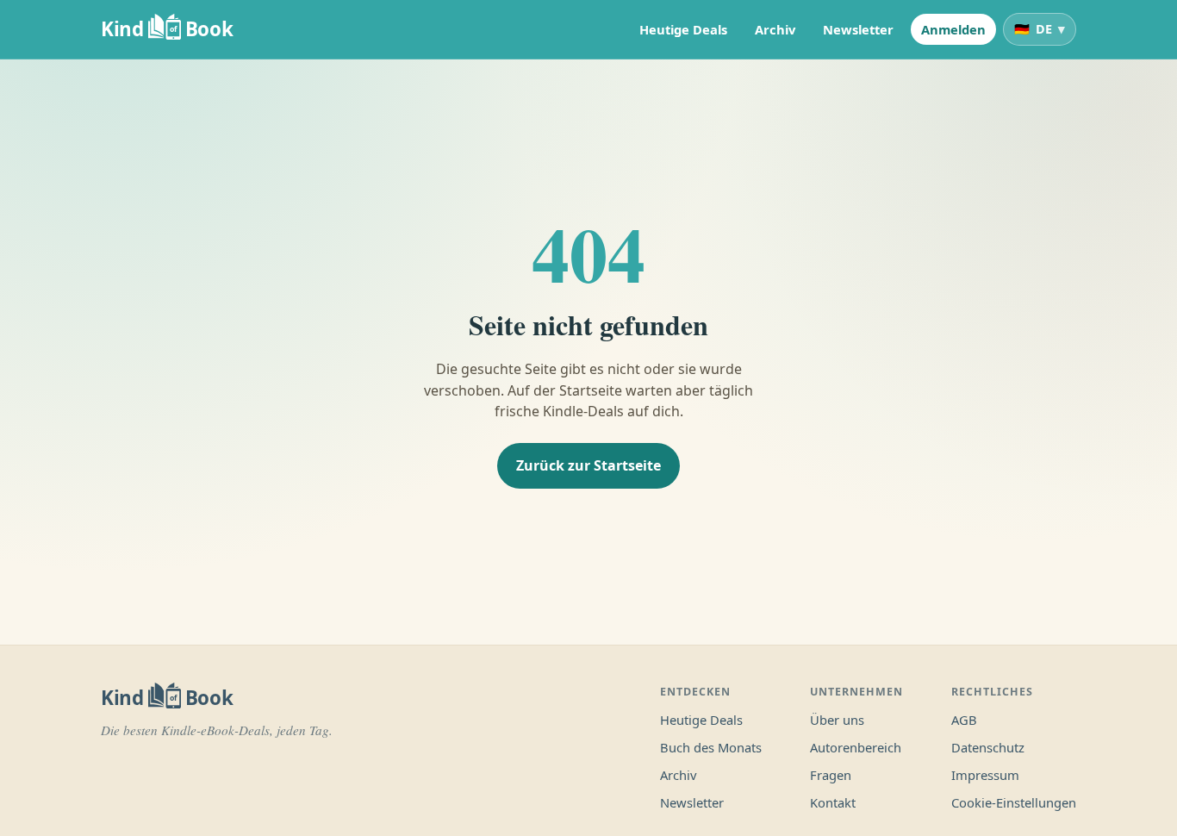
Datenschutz (987, 747)
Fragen (830, 774)
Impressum (985, 774)
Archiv (775, 29)
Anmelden (953, 29)
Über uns (837, 719)
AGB (964, 719)
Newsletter (858, 29)
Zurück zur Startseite (588, 465)
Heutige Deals (683, 29)
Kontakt (833, 802)
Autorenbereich (855, 747)
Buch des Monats (711, 747)
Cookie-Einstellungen (1013, 802)
